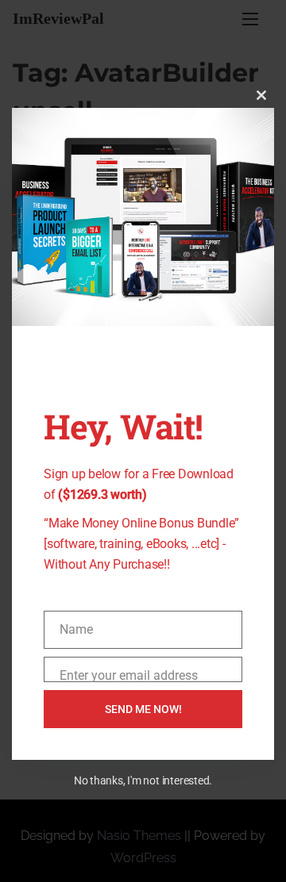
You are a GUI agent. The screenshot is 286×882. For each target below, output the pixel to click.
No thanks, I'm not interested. (143, 780)
